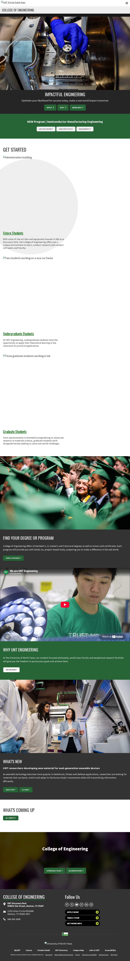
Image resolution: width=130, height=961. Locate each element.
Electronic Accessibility (89, 955)
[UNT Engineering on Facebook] (67, 905)
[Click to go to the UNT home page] (13, 3)
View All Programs (13, 558)
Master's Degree (45, 129)
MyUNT (17, 950)
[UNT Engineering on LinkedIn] (86, 905)
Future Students (13, 232)
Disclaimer (48, 955)
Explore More (11, 670)
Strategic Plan (54, 871)
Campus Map (78, 950)
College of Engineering (18, 10)
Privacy (77, 955)
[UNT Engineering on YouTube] (77, 905)
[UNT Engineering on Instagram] (81, 905)
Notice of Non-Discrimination (63, 955)
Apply (49, 107)
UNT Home (114, 955)
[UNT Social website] (91, 905)
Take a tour (73, 918)
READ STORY (10, 790)
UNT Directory (61, 950)
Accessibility (110, 950)
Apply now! (73, 912)
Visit (62, 107)
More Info (77, 107)
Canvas (29, 950)
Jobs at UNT (94, 950)
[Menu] (127, 3)
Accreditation (75, 871)
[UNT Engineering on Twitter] (72, 905)
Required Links (103, 955)
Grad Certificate (65, 129)
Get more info (74, 923)
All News (25, 790)
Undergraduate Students (18, 333)
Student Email (43, 950)
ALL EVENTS (10, 818)
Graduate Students (15, 431)
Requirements (84, 129)
